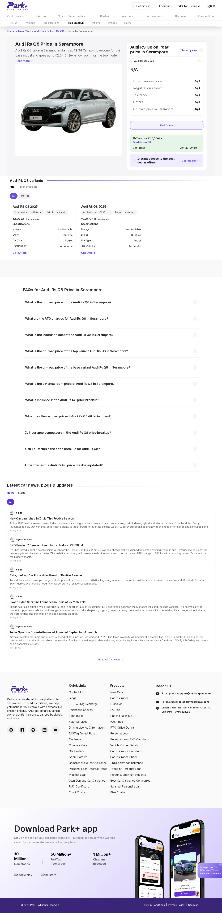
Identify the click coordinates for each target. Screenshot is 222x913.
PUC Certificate (79, 786)
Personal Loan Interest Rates (88, 769)
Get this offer (189, 160)
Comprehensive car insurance (88, 763)
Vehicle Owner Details (124, 745)
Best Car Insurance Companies (130, 780)
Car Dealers (76, 751)
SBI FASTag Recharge (83, 704)
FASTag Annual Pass (82, 733)
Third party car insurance (126, 763)
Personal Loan (119, 733)
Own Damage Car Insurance (87, 780)
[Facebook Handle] (22, 730)
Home (11, 31)
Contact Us (76, 692)
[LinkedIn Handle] (44, 730)
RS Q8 (14, 22)
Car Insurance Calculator (126, 751)
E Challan (116, 704)
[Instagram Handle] (11, 730)
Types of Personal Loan (125, 769)
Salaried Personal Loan (125, 786)
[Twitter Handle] (33, 730)
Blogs (72, 698)
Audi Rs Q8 (57, 31)
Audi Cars (40, 31)
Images (112, 22)
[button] (111, 521)
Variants (95, 22)
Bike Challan (118, 792)
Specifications (51, 22)
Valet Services (78, 721)
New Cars (24, 31)
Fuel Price (116, 721)
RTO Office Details (122, 727)
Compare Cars (78, 745)
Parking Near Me (121, 715)
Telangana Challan (81, 710)
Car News (75, 739)
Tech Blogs (76, 715)
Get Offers (166, 125)
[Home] (17, 6)
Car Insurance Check (124, 757)
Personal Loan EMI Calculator (130, 739)
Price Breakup (75, 22)
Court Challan (78, 792)
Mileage (30, 22)
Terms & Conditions (153, 904)
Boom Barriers (78, 757)
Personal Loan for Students (128, 774)
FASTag (115, 710)
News (127, 22)
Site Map (193, 904)
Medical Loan (77, 774)
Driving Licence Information (87, 727)
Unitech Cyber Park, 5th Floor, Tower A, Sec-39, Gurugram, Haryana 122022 (186, 709)
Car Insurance (119, 698)
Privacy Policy (176, 904)
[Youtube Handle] (55, 730)
